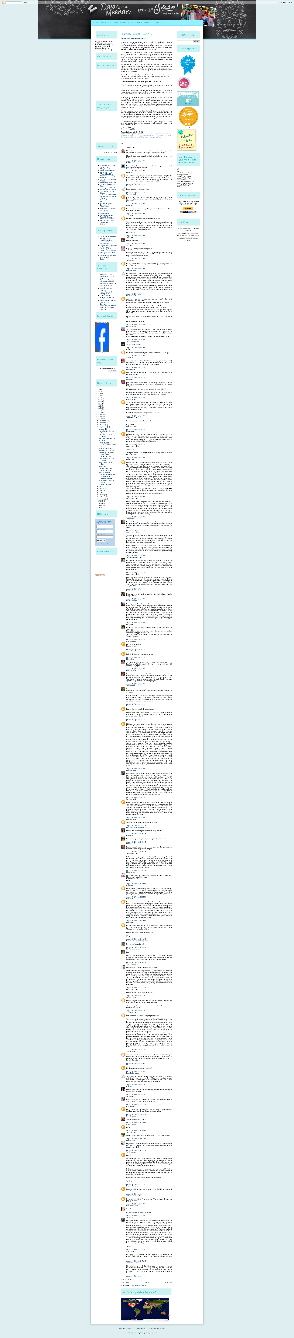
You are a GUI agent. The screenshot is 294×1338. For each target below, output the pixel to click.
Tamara (128, 148)
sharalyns (129, 1124)
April (101, 492)
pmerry (128, 1106)
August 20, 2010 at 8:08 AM (135, 1011)
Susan (128, 1096)
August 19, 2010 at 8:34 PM (135, 649)
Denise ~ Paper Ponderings (135, 941)
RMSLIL (129, 459)
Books (123, 22)
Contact (159, 22)
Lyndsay (129, 369)
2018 (99, 402)
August (102, 429)
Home (95, 22)
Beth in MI (129, 1186)
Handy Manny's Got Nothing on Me (106, 293)
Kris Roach (130, 770)
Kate (127, 899)
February (103, 497)
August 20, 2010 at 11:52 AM (136, 1139)
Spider (102, 259)
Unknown (129, 194)
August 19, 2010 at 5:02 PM (135, 184)
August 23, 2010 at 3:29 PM (135, 1249)
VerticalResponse (107, 544)
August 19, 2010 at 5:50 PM (135, 244)
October (102, 425)
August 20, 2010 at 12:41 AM (136, 987)
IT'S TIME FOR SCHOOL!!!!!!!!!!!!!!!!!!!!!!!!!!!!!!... (108, 444)
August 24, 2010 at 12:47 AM (136, 1261)
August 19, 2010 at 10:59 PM (136, 870)
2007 (99, 505)
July (101, 486)
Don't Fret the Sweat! (106, 456)
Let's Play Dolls (105, 212)
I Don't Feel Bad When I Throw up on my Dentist (108, 195)
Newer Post (125, 1282)
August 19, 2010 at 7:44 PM (135, 589)
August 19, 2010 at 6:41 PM (135, 416)
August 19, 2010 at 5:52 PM (135, 259)
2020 (99, 398)
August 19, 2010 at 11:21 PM (136, 884)
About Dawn (106, 22)
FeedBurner (110, 373)
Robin (128, 172)
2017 (99, 404)
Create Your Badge (100, 353)
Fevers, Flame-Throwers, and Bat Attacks (108, 237)
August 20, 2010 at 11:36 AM (136, 1122)
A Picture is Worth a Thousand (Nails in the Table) (107, 276)
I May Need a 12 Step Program (106, 432)
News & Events (135, 22)
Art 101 (102, 181)
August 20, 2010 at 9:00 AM (135, 1050)
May (101, 490)
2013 (99, 412)
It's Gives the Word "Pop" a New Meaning (107, 475)
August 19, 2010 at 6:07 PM (135, 356)
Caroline (129, 1152)
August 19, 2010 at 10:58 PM (136, 852)
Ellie (127, 659)
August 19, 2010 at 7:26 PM (135, 555)
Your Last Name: (100, 534)
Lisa (127, 706)
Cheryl (128, 922)
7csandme (129, 1012)
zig (127, 245)
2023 (99, 391)
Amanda (129, 686)
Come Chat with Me (105, 478)
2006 (99, 507)
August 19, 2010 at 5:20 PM (135, 204)
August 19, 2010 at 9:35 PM (135, 817)
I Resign (102, 198)
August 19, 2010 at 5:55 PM (135, 269)
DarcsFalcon (130, 186)
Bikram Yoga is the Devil (108, 183)
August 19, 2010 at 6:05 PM (135, 339)
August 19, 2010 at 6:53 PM (135, 444)
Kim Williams (130, 949)
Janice (128, 519)
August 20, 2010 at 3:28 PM (135, 1215)
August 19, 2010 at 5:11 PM (135, 192)
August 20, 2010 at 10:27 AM (136, 1104)
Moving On (102, 466)
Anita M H (129, 997)
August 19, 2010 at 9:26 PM (135, 768)
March (102, 495)
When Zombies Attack (107, 219)
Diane (128, 872)
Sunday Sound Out (105, 448)
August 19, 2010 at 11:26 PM (136, 897)
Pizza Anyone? (105, 214)
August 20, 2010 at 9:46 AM (135, 1085)
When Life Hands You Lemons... (106, 436)
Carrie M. (129, 671)
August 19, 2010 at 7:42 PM (135, 572)
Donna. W (129, 326)
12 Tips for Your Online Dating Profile (107, 166)
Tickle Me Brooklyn (106, 217)
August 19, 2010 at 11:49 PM (136, 920)
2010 (99, 418)
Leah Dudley (130, 1073)
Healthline (188, 128)
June (101, 488)
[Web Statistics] (100, 576)
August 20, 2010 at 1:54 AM (135, 996)
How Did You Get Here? (108, 189)
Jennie (128, 357)
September (103, 427)
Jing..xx (129, 641)
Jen (127, 379)
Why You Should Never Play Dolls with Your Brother (107, 222)
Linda (128, 885)
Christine (129, 844)
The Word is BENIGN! (106, 450)
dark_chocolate (131, 1196)
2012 (99, 414)
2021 (99, 395)
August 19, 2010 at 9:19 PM (135, 684)
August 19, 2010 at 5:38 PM (135, 236)
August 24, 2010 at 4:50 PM (135, 1276)
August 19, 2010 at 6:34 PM (135, 397)
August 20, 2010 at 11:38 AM (136, 1130)
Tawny (128, 237)
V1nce (128, 215)
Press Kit (148, 22)
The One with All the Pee (107, 439)
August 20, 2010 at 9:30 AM (135, 1063)
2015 (99, 408)
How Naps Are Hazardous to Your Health (108, 246)
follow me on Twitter (110, 152)
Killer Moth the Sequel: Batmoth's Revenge (107, 253)
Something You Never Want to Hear (106, 453)
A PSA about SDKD (106, 172)
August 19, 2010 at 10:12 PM (136, 826)
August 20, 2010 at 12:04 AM (136, 939)
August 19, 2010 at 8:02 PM (135, 639)
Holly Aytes (130, 601)
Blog (116, 22)
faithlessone (130, 1206)
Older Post (168, 1282)
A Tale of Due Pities (106, 174)
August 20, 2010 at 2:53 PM (135, 1204)
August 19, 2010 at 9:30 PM (135, 797)
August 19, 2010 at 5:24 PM (135, 214)
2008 (99, 503)
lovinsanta (129, 399)
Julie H (128, 1251)
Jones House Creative (146, 1334)
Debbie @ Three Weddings (135, 827)
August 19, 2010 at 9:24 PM (135, 719)
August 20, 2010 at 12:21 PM (136, 1150)
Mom (128, 205)
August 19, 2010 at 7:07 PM (135, 497)
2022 (99, 393)
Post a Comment (126, 1279)
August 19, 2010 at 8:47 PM (135, 657)
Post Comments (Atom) (138, 1286)
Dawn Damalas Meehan (102, 322)
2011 (99, 416)
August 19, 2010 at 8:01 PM (135, 622)
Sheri (128, 1065)
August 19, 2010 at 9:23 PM (135, 704)
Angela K (129, 651)
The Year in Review (106, 215)
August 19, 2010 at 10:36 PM (136, 842)
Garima (128, 163)
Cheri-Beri (129, 270)
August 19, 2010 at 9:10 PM (135, 669)
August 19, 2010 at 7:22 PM (135, 517)
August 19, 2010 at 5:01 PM (135, 161)
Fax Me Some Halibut (106, 468)
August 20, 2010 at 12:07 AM (136, 947)
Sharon (128, 260)
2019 (99, 400)
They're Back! (103, 441)
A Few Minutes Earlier (107, 170)
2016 (99, 406)
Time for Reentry (104, 472)
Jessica (128, 1051)
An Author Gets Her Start (108, 179)
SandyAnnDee (131, 341)
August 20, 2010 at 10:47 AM (136, 1114)
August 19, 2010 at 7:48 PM (135, 599)
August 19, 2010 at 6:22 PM (135, 367)
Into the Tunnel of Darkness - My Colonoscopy (106, 205)
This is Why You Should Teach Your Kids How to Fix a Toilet (108, 307)
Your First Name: (101, 529)
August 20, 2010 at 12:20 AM (136, 962)
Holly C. (129, 1116)
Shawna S (129, 1132)
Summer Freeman (132, 557)
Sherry (128, 1217)
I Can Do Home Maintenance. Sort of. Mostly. (107, 297)
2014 (99, 410)
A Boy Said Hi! (105, 169)
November (103, 423)
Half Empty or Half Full (107, 188)
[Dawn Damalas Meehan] (102, 351)
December (103, 421)
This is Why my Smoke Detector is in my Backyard (108, 302)
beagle (128, 835)
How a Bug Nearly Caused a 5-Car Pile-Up (108, 249)
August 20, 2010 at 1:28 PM (135, 1194)
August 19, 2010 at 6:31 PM (135, 377)
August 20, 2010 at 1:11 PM (135, 1184)
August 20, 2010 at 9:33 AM (135, 1071)
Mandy (128, 431)
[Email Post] (141, 132)
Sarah (128, 591)
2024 (99, 389)
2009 (99, 501)
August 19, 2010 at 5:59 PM (135, 324)
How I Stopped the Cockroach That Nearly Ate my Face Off (107, 241)
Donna (128, 624)
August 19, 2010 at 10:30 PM (136, 834)
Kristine (128, 1140)
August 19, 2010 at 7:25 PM (135, 530)
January (102, 499)
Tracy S (129, 964)
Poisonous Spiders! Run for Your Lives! (108, 256)
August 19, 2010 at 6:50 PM (135, 429)
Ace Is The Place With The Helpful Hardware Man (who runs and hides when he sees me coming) (108, 283)
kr (127, 349)
